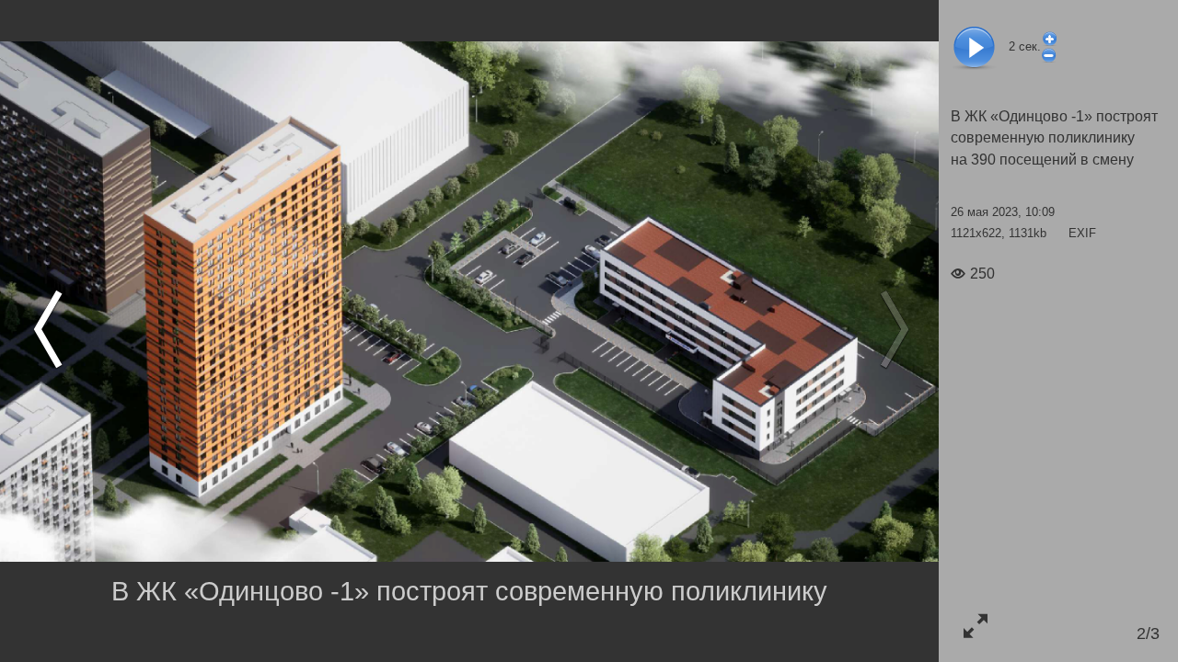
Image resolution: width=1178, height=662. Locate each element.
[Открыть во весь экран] (975, 626)
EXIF (1082, 233)
